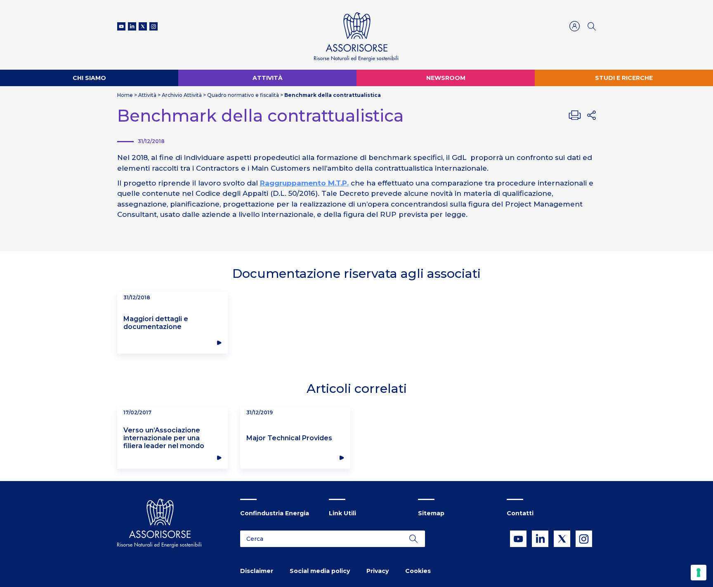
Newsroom (445, 78)
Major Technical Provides (289, 438)
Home (125, 95)
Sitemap (431, 513)
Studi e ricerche (624, 78)
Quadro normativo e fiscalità (243, 95)
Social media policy (320, 571)
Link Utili (342, 513)
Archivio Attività (182, 95)
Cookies (418, 571)
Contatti (520, 513)
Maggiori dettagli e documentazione (155, 323)
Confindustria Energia (274, 513)
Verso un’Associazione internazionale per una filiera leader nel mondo (163, 438)
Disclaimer (256, 571)
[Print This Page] (575, 115)
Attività (268, 78)
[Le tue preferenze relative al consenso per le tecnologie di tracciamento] (698, 572)
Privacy (377, 571)
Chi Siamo (89, 78)
